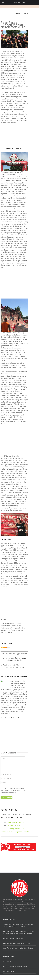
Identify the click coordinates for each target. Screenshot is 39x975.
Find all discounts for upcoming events (15, 832)
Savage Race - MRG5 (13, 825)
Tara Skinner (7, 665)
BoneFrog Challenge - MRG (16, 829)
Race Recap (10, 667)
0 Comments (20, 667)
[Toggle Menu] (3, 2)
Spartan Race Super (10, 64)
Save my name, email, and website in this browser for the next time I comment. (13, 790)
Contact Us (7, 961)
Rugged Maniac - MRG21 (15, 822)
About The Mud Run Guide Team (15, 966)
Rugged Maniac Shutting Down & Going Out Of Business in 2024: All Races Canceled (19, 932)
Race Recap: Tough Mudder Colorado (16, 943)
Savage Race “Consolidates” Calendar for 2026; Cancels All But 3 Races (18, 925)
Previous (18, 13)
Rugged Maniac (11, 71)
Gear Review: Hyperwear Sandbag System (18, 948)
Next (25, 13)
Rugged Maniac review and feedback (16, 659)
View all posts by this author (11, 718)
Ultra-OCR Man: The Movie (13, 938)
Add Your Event (8, 971)
